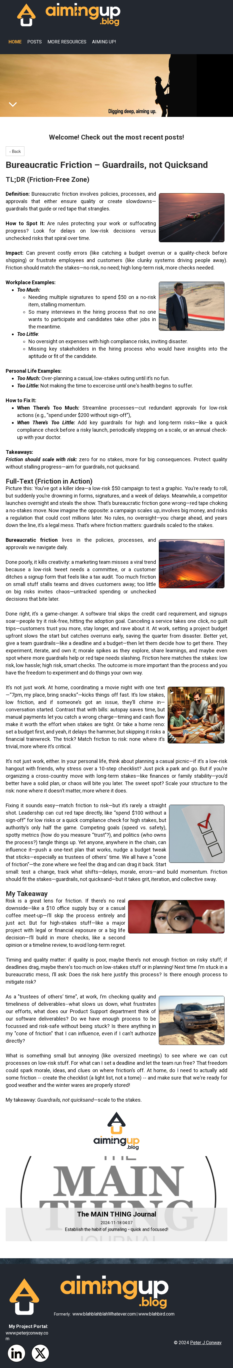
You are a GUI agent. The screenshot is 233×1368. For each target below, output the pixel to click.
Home (15, 42)
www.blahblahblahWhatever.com (104, 1314)
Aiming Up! (104, 42)
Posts (34, 42)
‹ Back (15, 151)
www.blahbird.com (156, 1314)
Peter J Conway (206, 1342)
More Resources (66, 42)
